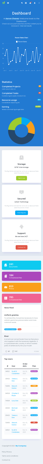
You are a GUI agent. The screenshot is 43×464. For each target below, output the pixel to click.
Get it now (21, 178)
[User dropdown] (35, 3)
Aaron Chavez (12, 18)
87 (9, 351)
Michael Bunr (14, 409)
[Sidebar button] (39, 3)
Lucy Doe (15, 401)
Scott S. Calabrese (15, 372)
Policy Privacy (7, 452)
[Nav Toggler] (8, 3)
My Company (21, 446)
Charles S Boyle (15, 394)
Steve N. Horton (14, 387)
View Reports (21, 213)
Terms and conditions (10, 456)
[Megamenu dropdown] (26, 3)
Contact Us (21, 247)
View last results (26, 26)
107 (16, 351)
